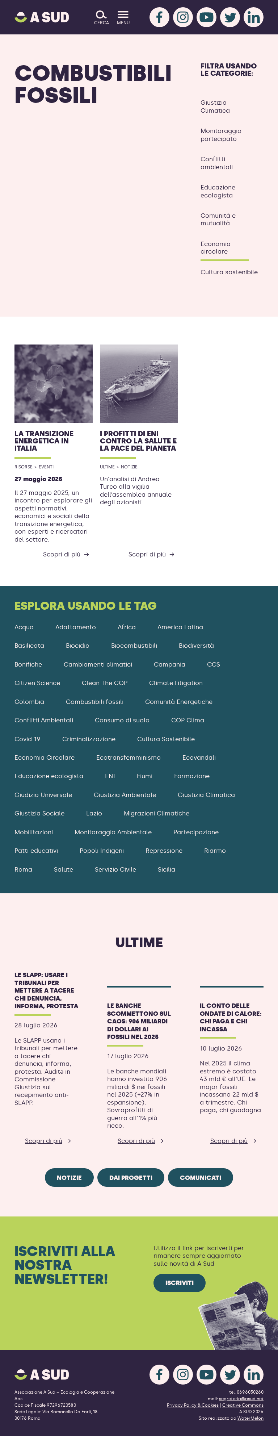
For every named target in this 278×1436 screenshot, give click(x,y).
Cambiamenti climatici (98, 664)
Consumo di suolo (122, 720)
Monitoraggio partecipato (221, 134)
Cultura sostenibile (229, 272)
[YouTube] (206, 17)
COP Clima (187, 720)
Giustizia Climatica (215, 106)
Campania (169, 664)
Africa (127, 627)
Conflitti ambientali (217, 162)
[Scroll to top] (261, 1426)
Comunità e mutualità (218, 219)
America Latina (180, 627)
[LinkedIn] (254, 17)
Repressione (164, 850)
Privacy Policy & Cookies (193, 1405)
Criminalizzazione (88, 739)
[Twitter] (230, 17)
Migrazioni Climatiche (156, 813)
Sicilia (166, 869)
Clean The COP (104, 682)
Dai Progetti (130, 1177)
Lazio (94, 813)
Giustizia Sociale (39, 813)
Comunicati (200, 1177)
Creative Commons (243, 1405)
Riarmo (215, 850)
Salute (63, 869)
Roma (23, 869)
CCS (213, 664)
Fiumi (144, 776)
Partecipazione (196, 832)
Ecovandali (199, 757)
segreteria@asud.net (241, 1398)
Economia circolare (216, 247)
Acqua (24, 627)
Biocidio (77, 645)
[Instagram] (183, 17)
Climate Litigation (176, 682)
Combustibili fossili (94, 701)
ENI (110, 776)
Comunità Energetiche (178, 701)
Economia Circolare (44, 757)
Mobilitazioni (33, 832)
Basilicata (29, 645)
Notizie (69, 1177)
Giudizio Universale (43, 794)
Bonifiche (28, 664)
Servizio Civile (115, 869)
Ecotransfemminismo (128, 757)
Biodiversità (196, 645)
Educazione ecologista (218, 191)
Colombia (29, 701)
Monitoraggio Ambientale (113, 832)
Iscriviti (179, 1282)
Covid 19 (27, 739)
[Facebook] (159, 17)
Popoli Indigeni (102, 850)
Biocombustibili (134, 645)
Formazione (192, 776)
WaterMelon (250, 1418)
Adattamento (75, 627)
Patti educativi (36, 850)
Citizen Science (37, 682)
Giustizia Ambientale (125, 794)
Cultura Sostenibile (166, 739)
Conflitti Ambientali (43, 720)
